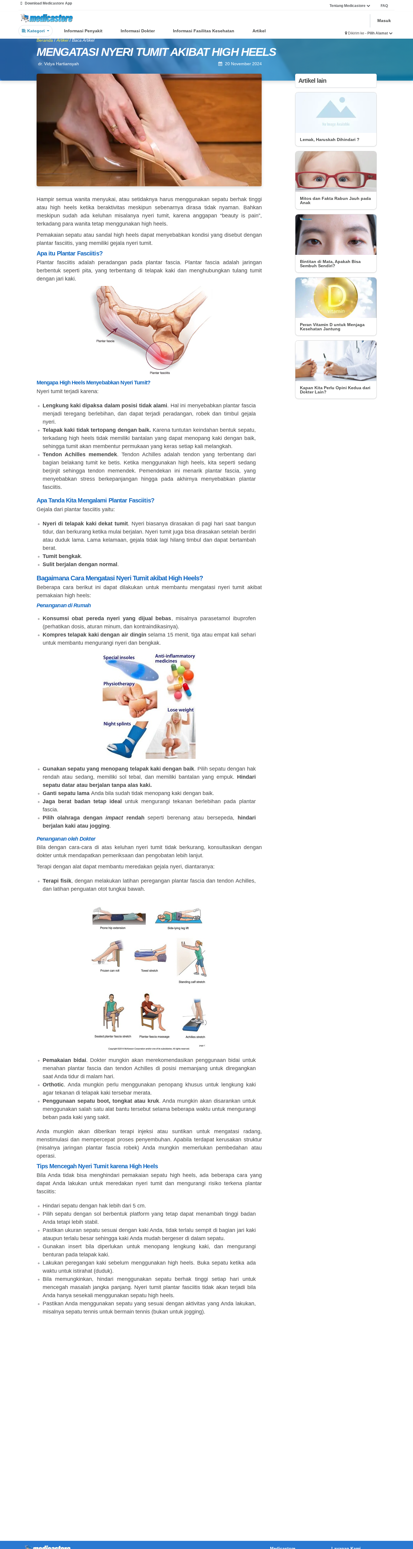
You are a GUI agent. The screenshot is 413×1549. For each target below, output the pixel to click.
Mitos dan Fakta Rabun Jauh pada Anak (335, 200)
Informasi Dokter (138, 30)
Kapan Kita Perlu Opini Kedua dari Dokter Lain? (335, 389)
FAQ (384, 6)
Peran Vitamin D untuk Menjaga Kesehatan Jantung (332, 326)
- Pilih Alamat (377, 33)
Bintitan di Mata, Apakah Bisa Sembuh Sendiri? (330, 263)
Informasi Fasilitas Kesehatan (203, 30)
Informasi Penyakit (83, 30)
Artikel (259, 30)
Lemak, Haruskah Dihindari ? (329, 139)
